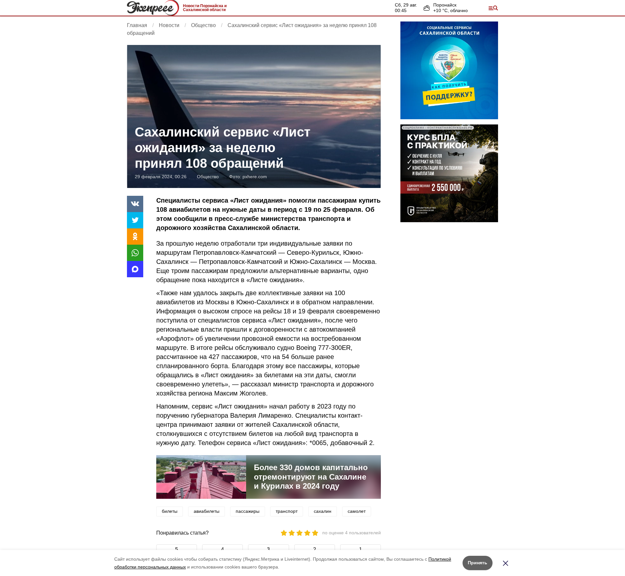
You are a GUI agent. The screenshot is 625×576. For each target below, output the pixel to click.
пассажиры (247, 511)
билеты (169, 511)
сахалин (322, 511)
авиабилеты (206, 511)
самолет (357, 511)
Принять (477, 562)
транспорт (287, 511)
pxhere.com (255, 176)
